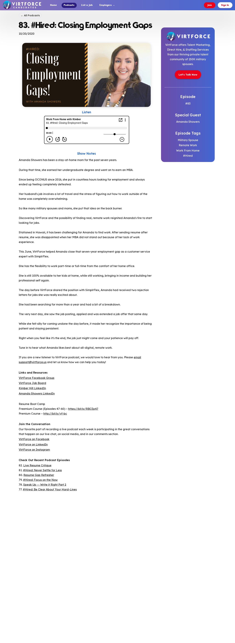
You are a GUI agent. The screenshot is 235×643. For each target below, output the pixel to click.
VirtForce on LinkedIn (33, 444)
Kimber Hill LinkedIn (32, 388)
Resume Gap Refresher (38, 475)
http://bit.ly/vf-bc (55, 413)
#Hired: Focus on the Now (40, 480)
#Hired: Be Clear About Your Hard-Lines (50, 489)
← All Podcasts (30, 15)
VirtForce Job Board (32, 383)
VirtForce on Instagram (34, 449)
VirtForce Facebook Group (36, 378)
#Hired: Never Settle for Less (42, 470)
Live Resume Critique (37, 465)
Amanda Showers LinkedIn (37, 393)
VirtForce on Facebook (34, 439)
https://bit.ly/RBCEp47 (83, 408)
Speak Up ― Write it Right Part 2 (44, 484)
